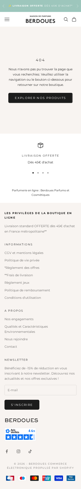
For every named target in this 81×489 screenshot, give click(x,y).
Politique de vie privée (21, 260)
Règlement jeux (16, 283)
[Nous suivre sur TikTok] (30, 451)
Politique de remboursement (27, 290)
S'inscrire (22, 405)
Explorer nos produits (40, 98)
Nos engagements (19, 319)
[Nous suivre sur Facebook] (6, 451)
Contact (10, 347)
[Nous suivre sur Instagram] (18, 451)
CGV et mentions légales (23, 253)
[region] (40, 154)
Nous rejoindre (16, 339)
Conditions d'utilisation (22, 298)
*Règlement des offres (21, 268)
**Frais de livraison (18, 275)
